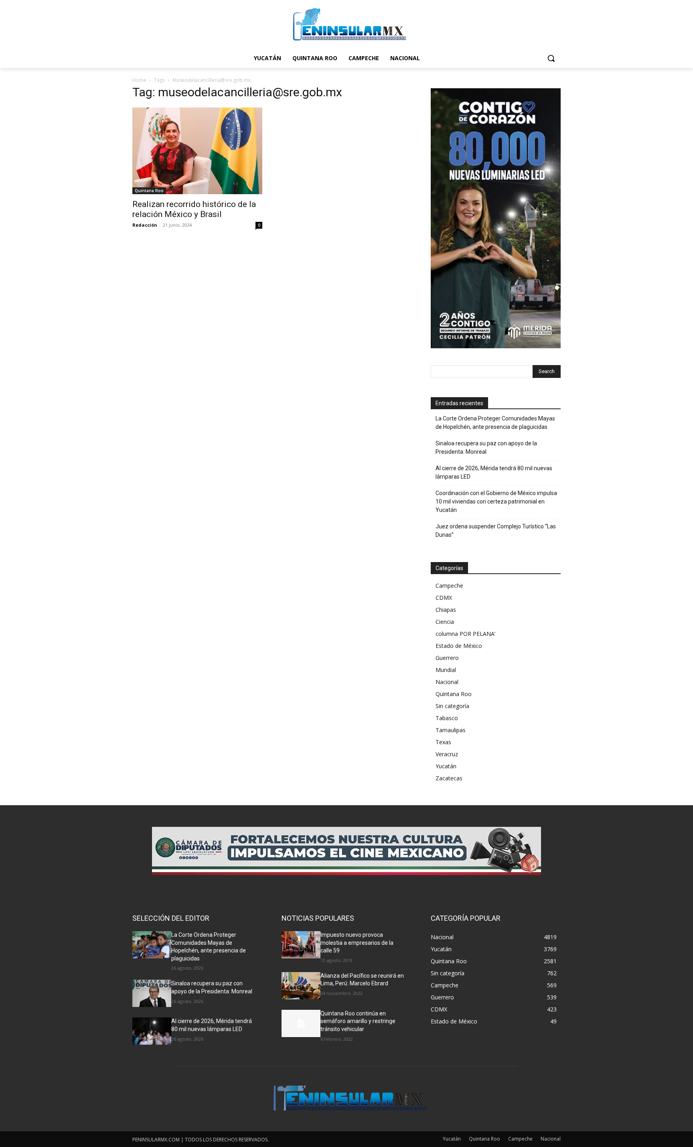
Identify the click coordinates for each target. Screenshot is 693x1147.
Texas (443, 742)
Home (139, 80)
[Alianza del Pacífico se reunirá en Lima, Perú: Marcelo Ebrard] (301, 985)
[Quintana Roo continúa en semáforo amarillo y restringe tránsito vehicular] (301, 1023)
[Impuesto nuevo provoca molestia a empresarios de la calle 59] (301, 944)
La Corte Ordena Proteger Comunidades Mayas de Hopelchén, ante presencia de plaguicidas (495, 422)
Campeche (449, 585)
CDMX (444, 597)
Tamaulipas (451, 730)
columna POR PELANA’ (465, 633)
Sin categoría (452, 706)
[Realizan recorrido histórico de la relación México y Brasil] (197, 151)
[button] (551, 58)
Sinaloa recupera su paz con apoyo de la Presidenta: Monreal (486, 447)
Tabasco (447, 718)
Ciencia (445, 621)
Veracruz (447, 754)
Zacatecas (449, 778)
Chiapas (446, 609)
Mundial (446, 670)
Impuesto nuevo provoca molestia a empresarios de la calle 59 (356, 943)
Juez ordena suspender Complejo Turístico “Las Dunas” (496, 530)
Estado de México (459, 646)
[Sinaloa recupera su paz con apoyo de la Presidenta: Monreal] (151, 993)
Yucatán (446, 766)
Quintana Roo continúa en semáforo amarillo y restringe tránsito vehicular (357, 1021)
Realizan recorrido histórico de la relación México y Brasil (194, 209)
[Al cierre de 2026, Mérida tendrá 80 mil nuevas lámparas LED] (151, 1031)
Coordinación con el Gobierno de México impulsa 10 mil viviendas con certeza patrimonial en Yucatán (496, 501)
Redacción (144, 225)
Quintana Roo (149, 190)
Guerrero (447, 658)
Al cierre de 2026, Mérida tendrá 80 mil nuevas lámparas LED (494, 472)
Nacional (447, 682)
